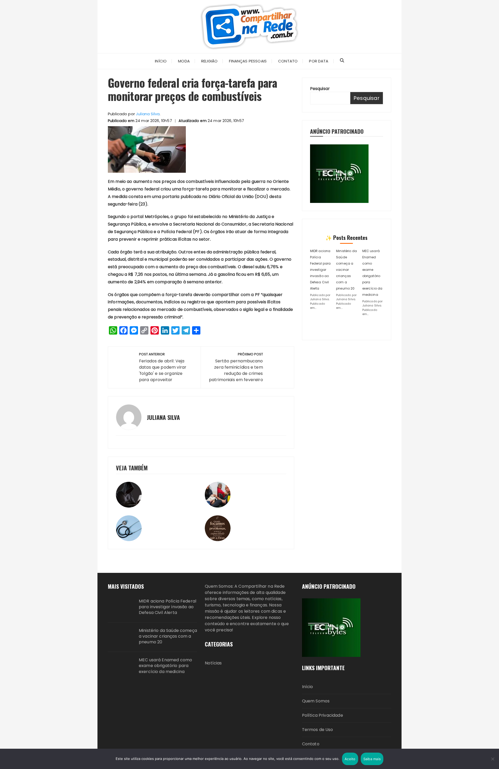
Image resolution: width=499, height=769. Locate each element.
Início (307, 687)
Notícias (213, 663)
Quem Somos (316, 701)
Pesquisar (320, 89)
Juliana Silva (148, 114)
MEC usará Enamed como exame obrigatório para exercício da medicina (165, 666)
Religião (209, 61)
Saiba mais (372, 759)
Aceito (350, 759)
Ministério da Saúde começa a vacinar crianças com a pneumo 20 (346, 270)
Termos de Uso (317, 730)
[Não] (492, 758)
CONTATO (288, 61)
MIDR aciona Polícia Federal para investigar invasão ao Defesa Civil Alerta (320, 270)
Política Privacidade (322, 715)
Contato (310, 744)
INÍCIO (161, 61)
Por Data (318, 61)
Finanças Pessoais (248, 61)
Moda (184, 61)
